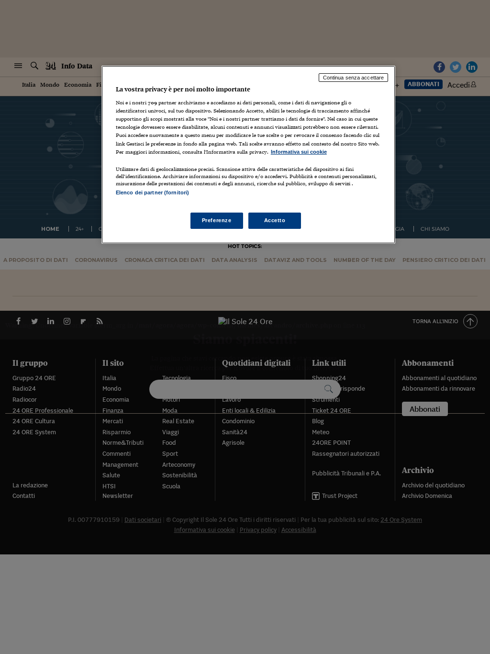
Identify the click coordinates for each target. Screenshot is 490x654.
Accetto (275, 220)
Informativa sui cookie (299, 152)
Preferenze (217, 220)
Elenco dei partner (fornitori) (152, 192)
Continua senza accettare (353, 77)
